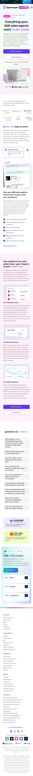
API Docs (5, 670)
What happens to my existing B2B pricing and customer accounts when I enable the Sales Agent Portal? (14, 443)
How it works (7, 620)
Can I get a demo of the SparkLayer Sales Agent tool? (13, 460)
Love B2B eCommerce (9, 663)
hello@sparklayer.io (17, 727)
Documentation (7, 665)
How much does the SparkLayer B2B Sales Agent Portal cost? (15, 468)
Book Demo (24, 7)
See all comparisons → (9, 722)
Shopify (5, 636)
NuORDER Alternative (9, 720)
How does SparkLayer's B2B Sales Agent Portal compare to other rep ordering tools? (15, 491)
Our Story (6, 677)
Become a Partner (8, 688)
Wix (4, 640)
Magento (6, 645)
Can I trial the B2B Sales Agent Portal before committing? (13, 477)
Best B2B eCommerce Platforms (12, 700)
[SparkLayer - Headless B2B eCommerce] (10, 7)
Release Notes (7, 668)
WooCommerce (7, 642)
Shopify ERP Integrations (10, 713)
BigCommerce (7, 638)
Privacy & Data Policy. (25, 747)
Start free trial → (16, 51)
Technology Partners (9, 686)
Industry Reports (8, 661)
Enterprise (6, 626)
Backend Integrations (9, 649)
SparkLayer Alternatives (10, 697)
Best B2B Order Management (11, 715)
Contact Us (6, 681)
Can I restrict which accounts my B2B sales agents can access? (13, 500)
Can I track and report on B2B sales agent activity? (14, 507)
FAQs (4, 622)
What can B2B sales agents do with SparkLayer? (14, 452)
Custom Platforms (8, 647)
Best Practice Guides (9, 659)
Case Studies (7, 656)
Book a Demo (16, 57)
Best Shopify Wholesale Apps (11, 702)
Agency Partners (8, 684)
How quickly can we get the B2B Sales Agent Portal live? (14, 484)
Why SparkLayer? (8, 617)
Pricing (5, 624)
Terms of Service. (15, 747)
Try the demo (7, 629)
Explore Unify (10, 570)
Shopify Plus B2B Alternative (11, 718)
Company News (7, 679)
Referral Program (8, 690)
